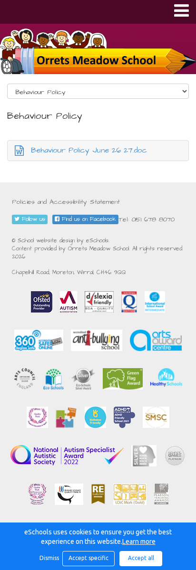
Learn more (139, 541)
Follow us (32, 219)
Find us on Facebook (87, 219)
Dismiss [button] (48, 558)
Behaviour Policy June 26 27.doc (89, 150)
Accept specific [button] (88, 558)
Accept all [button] (141, 558)
